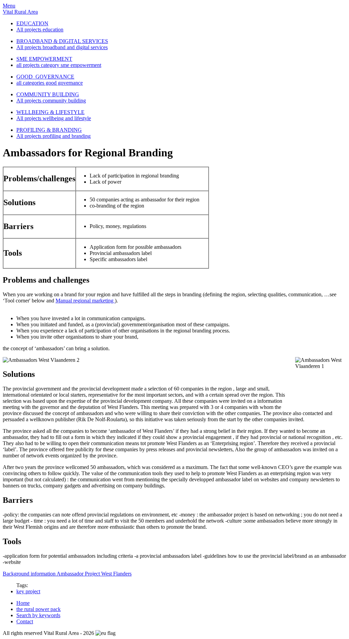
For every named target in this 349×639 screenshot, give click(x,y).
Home (23, 603)
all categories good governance (49, 83)
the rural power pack (38, 609)
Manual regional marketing (85, 300)
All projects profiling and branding (53, 136)
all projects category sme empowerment (58, 65)
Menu (9, 6)
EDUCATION (32, 23)
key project (28, 591)
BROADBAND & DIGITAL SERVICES (62, 41)
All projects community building (51, 100)
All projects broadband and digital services (62, 47)
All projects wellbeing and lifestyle (53, 118)
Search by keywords (38, 615)
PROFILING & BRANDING (49, 130)
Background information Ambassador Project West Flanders (67, 574)
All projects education (39, 29)
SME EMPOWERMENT (44, 59)
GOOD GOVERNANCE (45, 77)
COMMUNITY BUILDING (47, 94)
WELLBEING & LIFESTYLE (50, 112)
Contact (24, 621)
